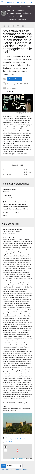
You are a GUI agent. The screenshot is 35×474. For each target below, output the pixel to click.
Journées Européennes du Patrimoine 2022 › (17, 7)
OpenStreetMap (21, 458)
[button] (17, 450)
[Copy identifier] (20, 466)
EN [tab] (9, 26)
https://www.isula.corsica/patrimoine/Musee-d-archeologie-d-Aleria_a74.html (18, 438)
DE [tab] (4, 26)
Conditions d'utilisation (21, 469)
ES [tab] (23, 26)
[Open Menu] (31, 2)
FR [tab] (18, 26)
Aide (10, 2)
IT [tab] (13, 26)
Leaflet (13, 458)
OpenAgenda (5, 469)
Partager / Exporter (15, 79)
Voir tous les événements (17, 19)
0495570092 (8, 442)
